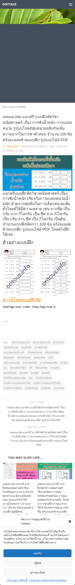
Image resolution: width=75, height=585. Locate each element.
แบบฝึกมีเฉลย (31, 388)
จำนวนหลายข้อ (30, 363)
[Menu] (70, 4)
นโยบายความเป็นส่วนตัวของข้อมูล (47, 580)
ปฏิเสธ (37, 562)
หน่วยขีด (24, 373)
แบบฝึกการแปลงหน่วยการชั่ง (17, 383)
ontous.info (58, 342)
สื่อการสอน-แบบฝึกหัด (14, 107)
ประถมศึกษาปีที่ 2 (18, 368)
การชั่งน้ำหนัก (41, 347)
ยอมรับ (37, 553)
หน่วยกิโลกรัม (10, 373)
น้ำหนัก (64, 363)
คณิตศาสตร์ (39, 357)
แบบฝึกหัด (45, 388)
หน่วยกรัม (55, 368)
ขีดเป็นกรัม (9, 357)
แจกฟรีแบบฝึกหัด (44, 378)
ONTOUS (9, 4)
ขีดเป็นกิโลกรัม (24, 357)
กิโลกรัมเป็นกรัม (35, 352)
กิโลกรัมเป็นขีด (52, 352)
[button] (70, 521)
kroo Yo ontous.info (21, 342)
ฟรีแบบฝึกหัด (41, 368)
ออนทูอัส (46, 373)
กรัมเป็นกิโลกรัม (11, 347)
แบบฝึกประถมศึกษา (13, 388)
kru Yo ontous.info (41, 342)
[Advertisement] (37, 63)
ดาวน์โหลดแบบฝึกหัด (22, 299)
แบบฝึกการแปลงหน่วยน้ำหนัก (47, 383)
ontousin (12, 146)
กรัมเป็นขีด (26, 347)
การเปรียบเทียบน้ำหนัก (14, 352)
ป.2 (5, 368)
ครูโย (50, 357)
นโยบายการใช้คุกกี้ (17, 580)
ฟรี (30, 368)
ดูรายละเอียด (37, 572)
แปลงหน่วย (59, 388)
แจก (30, 378)
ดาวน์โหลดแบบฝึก (48, 363)
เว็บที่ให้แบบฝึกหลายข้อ (14, 378)
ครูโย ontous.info (12, 363)
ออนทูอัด (35, 373)
